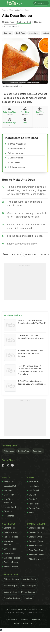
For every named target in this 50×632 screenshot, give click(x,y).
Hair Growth (34, 490)
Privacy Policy (11, 619)
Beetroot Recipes (11, 562)
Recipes (5, 10)
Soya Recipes (10, 549)
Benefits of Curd (36, 541)
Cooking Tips (23, 451)
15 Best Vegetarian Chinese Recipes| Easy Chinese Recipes (32, 382)
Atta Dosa (16, 254)
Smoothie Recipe (36, 554)
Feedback (36, 619)
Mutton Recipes (11, 585)
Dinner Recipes (10, 528)
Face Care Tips (36, 550)
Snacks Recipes (11, 567)
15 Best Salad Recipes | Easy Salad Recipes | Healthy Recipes (30, 353)
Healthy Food (10, 507)
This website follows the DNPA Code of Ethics (25, 609)
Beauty (31, 477)
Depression (9, 495)
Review (39, 22)
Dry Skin (32, 495)
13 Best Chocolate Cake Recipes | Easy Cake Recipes (31, 336)
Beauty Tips (34, 508)
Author (16, 623)
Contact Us (27, 623)
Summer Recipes (36, 528)
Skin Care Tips (35, 546)
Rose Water (34, 486)
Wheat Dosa (30, 254)
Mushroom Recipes (8, 543)
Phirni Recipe (35, 559)
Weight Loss (9, 451)
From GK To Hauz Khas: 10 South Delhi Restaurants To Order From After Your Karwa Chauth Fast (30, 370)
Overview (8, 33)
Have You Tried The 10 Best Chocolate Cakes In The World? (32, 321)
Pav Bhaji (29, 598)
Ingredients (33, 33)
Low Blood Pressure (8, 501)
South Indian (15, 10)
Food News (37, 451)
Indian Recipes (10, 574)
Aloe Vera (33, 481)
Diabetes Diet (10, 486)
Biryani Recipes (29, 585)
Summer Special (36, 523)
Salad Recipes (10, 532)
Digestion (8, 511)
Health (6, 477)
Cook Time (20, 33)
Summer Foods (35, 532)
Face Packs (34, 504)
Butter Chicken (10, 592)
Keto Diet (8, 490)
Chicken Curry (29, 579)
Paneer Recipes (11, 537)
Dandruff (33, 499)
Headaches (9, 516)
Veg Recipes (8, 523)
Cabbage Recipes (12, 558)
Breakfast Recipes (12, 598)
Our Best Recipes (13, 315)
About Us (24, 619)
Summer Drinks (35, 537)
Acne (31, 512)
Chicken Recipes (11, 579)
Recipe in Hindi (24, 22)
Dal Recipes (9, 553)
